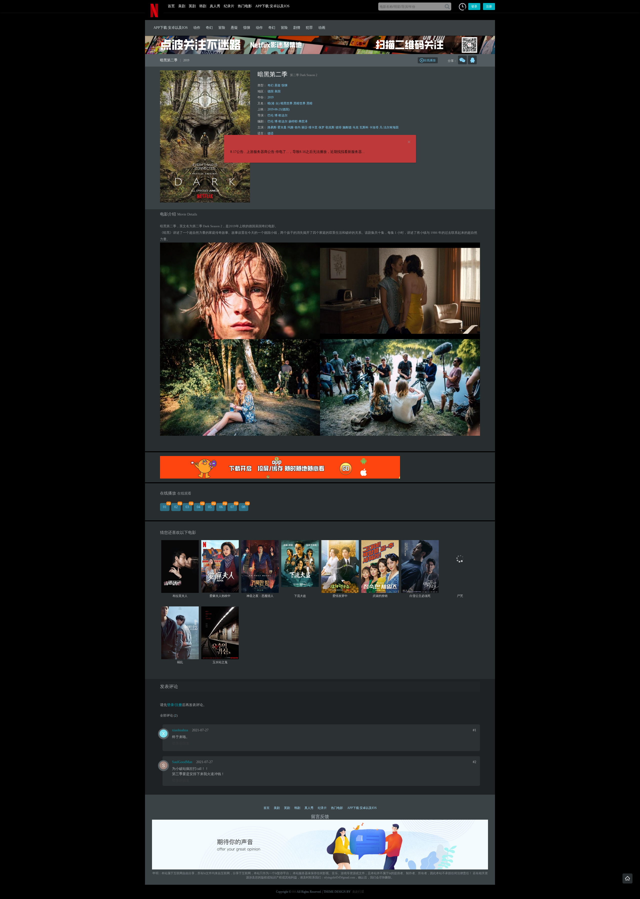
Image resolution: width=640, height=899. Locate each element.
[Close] (409, 142)
